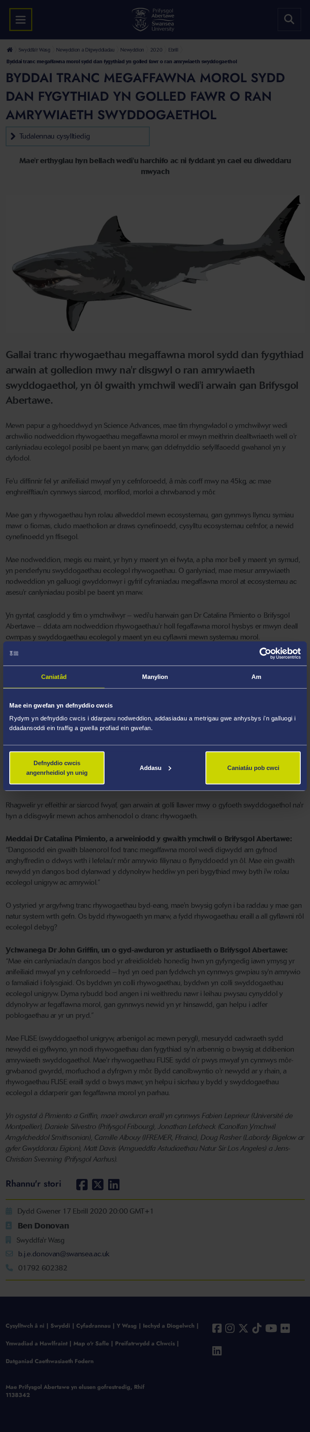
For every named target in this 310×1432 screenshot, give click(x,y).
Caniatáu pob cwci (253, 767)
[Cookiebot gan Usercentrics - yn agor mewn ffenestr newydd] (265, 654)
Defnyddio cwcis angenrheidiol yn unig (57, 767)
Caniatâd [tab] (54, 676)
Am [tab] (256, 676)
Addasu (150, 767)
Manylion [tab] (155, 676)
